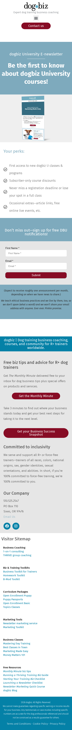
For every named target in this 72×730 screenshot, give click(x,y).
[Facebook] (6, 526)
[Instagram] (15, 526)
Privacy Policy (57, 723)
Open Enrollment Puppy (17, 595)
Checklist (24, 678)
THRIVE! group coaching (17, 555)
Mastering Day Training (16, 643)
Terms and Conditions (19, 723)
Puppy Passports (13, 599)
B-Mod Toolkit (11, 579)
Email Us (9, 517)
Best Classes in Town (15, 647)
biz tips (17, 671)
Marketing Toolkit (13, 627)
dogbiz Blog (10, 690)
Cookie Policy (40, 723)
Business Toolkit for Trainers (20, 571)
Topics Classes (11, 607)
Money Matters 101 (14, 655)
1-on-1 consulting (13, 551)
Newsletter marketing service (20, 623)
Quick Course (24, 686)
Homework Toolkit (14, 575)
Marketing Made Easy (15, 651)
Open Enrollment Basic (16, 603)
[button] (36, 18)
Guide (25, 675)
